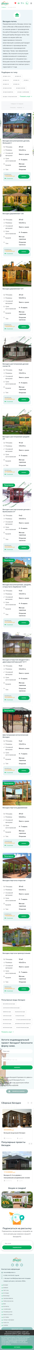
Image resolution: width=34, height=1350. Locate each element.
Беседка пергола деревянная (15, 808)
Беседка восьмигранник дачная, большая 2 (16, 142)
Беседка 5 (26, 80)
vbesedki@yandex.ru (9, 1272)
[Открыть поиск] (23, 3)
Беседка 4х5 (16, 80)
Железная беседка (7, 1027)
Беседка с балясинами (23, 92)
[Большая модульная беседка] (17, 1120)
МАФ (4, 1303)
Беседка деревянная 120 (13, 213)
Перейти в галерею (18, 1091)
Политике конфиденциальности (17, 1340)
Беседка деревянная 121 (13, 289)
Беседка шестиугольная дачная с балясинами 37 (17, 511)
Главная (3, 7)
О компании (7, 1309)
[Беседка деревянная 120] (17, 198)
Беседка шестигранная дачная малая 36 (15, 365)
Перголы (6, 1290)
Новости (6, 1322)
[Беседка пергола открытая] (17, 865)
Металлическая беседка (9, 1004)
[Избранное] (15, 3)
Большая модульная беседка (14, 1133)
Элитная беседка (7, 1015)
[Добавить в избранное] (29, 115)
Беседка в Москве (20, 88)
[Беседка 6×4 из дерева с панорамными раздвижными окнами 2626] (17, 1162)
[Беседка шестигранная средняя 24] (17, 421)
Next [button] (31, 1103)
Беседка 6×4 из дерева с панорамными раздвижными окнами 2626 (17, 1177)
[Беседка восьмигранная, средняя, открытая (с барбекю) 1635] (17, 569)
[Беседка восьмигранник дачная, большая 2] (17, 126)
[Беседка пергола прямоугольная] (17, 938)
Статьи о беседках (8, 1319)
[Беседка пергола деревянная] (17, 792)
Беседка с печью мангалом (10, 96)
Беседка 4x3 (6, 80)
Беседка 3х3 (18, 76)
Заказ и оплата (7, 1314)
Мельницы (6, 1295)
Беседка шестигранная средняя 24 (16, 438)
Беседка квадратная (8, 92)
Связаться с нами (17, 1329)
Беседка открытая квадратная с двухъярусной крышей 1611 (16, 661)
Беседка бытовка (7, 88)
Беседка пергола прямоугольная (16, 953)
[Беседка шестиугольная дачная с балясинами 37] (17, 494)
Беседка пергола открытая (14, 880)
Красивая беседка (7, 1019)
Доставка (6, 1317)
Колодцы (6, 1293)
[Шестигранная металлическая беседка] (17, 720)
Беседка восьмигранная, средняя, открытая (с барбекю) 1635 (17, 586)
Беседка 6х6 (16, 84)
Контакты (6, 1306)
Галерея (5, 1325)
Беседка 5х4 (6, 84)
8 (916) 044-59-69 (9, 1275)
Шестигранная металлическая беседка (15, 736)
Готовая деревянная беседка (23, 1019)
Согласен (17, 1347)
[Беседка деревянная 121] (17, 274)
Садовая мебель (8, 1298)
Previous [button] (28, 1103)
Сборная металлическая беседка (11, 1007)
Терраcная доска (8, 1301)
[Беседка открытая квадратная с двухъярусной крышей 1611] (17, 645)
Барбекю (5, 1287)
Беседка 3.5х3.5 (7, 76)
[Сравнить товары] (18, 3)
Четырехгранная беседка (22, 1027)
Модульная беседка (20, 1011)
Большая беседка (20, 1015)
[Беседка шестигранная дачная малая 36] (17, 349)
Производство (7, 1311)
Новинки (19, 107)
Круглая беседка (7, 1023)
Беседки (5, 1285)
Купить (24, 176)
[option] (17, 1124)
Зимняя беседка (7, 1011)
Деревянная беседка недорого (23, 1023)
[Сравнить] (24, 115)
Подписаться (17, 1247)
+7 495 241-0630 (27, 3)
